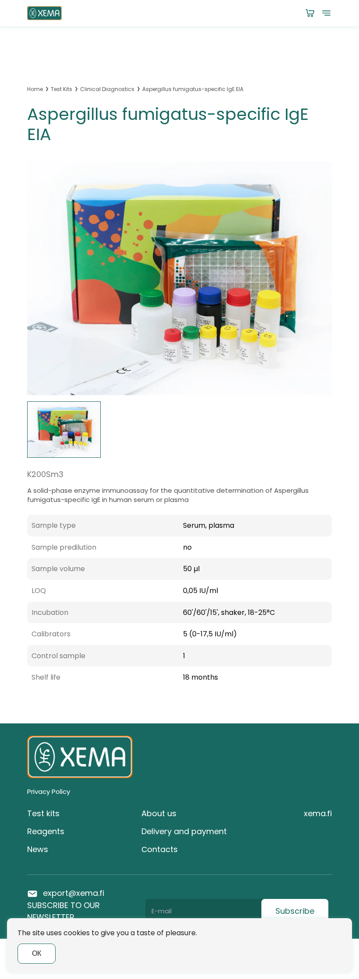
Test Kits (61, 89)
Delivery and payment (184, 831)
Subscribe (294, 910)
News (37, 849)
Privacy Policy (48, 791)
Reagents (45, 831)
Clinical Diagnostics (107, 89)
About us (158, 813)
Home (35, 89)
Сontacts (159, 849)
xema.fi (318, 813)
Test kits (43, 813)
